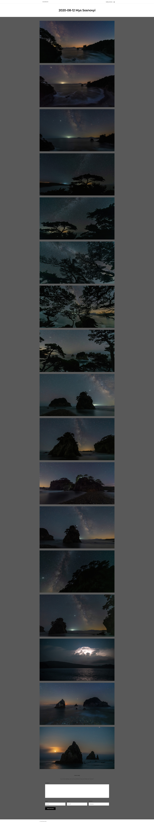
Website (90, 801)
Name (46, 801)
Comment (47, 782)
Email (68, 801)
